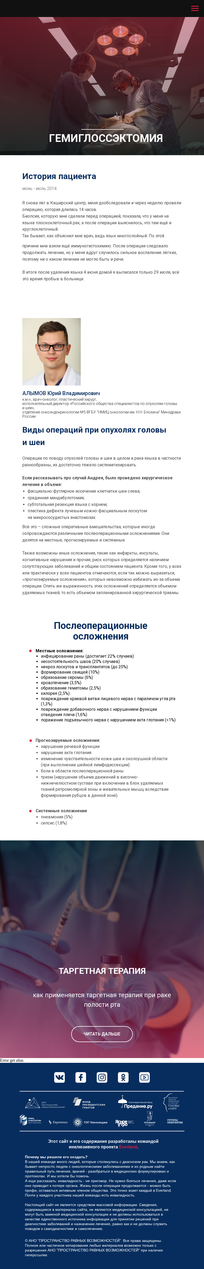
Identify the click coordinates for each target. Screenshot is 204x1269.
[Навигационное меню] (195, 8)
